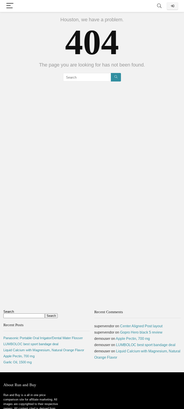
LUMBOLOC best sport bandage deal (30, 344)
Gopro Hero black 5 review (141, 332)
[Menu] (9, 6)
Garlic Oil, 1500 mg (17, 362)
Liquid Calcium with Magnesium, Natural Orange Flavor (43, 350)
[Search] (159, 6)
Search (8, 311)
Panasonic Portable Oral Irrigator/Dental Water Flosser (43, 338)
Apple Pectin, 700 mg (19, 356)
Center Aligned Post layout (141, 326)
